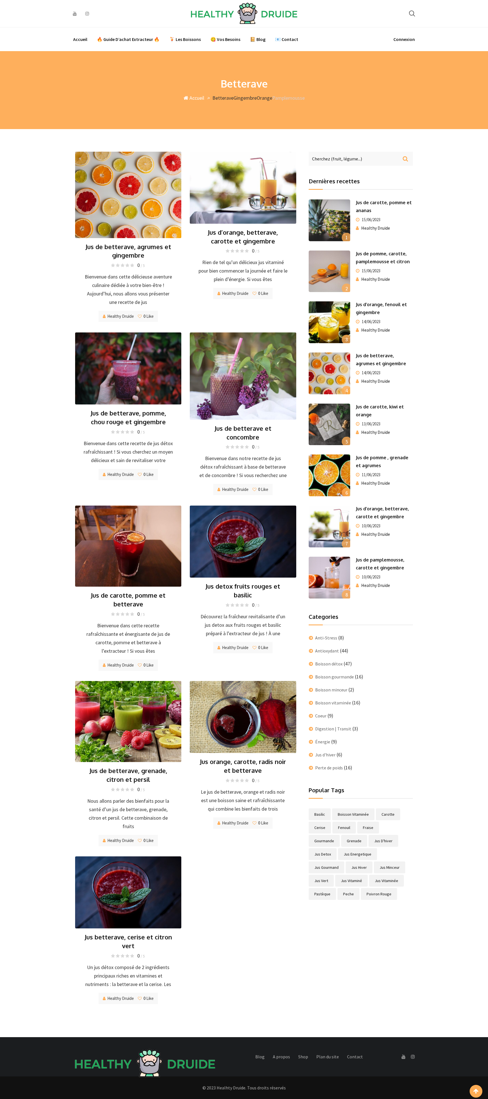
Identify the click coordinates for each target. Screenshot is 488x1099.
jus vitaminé (351, 880)
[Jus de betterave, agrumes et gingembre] (329, 373)
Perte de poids (329, 768)
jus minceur (390, 867)
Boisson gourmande (334, 677)
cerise (319, 827)
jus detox (322, 854)
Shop (303, 1056)
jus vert (321, 880)
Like (148, 316)
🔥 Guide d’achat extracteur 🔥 (128, 39)
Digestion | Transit (333, 729)
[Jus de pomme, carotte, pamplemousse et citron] (329, 271)
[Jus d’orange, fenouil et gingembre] (329, 322)
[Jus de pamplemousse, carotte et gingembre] (329, 578)
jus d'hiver (383, 840)
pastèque (322, 893)
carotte (388, 814)
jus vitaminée (386, 880)
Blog (260, 1056)
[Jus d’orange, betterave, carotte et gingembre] (329, 526)
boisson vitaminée (353, 814)
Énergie (322, 742)
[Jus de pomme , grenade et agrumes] (329, 475)
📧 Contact (286, 39)
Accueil (80, 39)
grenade (354, 840)
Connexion (404, 39)
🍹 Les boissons (185, 39)
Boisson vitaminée (333, 703)
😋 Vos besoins (225, 39)
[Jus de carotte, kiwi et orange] (329, 424)
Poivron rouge (379, 893)
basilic (319, 814)
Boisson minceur (331, 690)
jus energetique (357, 854)
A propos (281, 1056)
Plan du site (327, 1056)
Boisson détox (329, 664)
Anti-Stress (326, 638)
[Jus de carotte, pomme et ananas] (329, 220)
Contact (355, 1056)
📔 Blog (257, 39)
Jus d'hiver (325, 755)
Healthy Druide (120, 316)
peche (348, 893)
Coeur (320, 716)
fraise (368, 827)
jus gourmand (326, 867)
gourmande (324, 840)
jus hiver (359, 867)
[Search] (412, 13)
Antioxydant (327, 651)
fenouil (344, 827)
